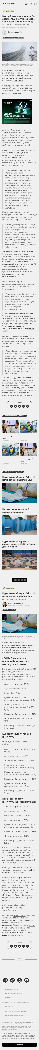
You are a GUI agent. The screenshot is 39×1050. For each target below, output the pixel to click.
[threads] (19, 980)
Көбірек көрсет (19, 580)
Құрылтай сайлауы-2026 (14, 1015)
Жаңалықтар (8, 11)
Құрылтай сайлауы (9, 609)
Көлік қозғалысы (8, 37)
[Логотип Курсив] (8, 3)
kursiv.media (20, 915)
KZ (31, 4)
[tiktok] (12, 980)
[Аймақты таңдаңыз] (26, 4)
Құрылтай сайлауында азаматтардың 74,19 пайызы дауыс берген (18, 544)
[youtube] (26, 980)
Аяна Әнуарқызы (15, 603)
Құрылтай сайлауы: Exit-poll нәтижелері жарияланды (18, 478)
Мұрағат (8, 998)
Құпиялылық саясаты (13, 993)
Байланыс (9, 1006)
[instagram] (5, 980)
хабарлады (17, 80)
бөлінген (12, 910)
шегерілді (31, 256)
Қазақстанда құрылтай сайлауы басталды (15, 510)
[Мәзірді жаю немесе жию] (35, 4)
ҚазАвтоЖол (20, 37)
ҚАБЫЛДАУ (19, 1045)
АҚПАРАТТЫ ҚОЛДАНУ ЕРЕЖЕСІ (15, 1011)
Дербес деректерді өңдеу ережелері (18, 1002)
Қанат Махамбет (15, 32)
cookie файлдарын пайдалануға (24, 1038)
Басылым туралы (11, 989)
